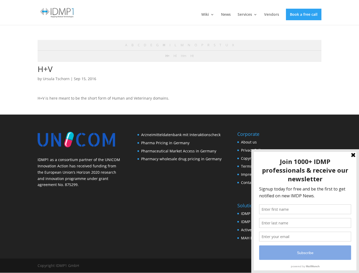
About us (249, 142)
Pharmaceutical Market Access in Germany (178, 150)
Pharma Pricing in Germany (165, 142)
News (226, 15)
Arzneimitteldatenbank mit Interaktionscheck (180, 134)
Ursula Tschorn (56, 78)
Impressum (251, 174)
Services (245, 15)
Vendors (271, 15)
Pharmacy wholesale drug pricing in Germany (181, 158)
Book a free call (303, 14)
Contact (247, 182)
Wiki (205, 15)
